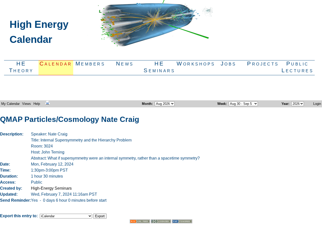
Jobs (228, 63)
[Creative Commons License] (161, 222)
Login (317, 104)
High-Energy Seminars (51, 188)
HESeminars (159, 66)
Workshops (194, 63)
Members (90, 63)
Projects (263, 63)
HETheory (21, 66)
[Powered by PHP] (182, 222)
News (125, 63)
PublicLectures (297, 66)
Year (284, 104)
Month (147, 104)
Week (221, 104)
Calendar (55, 63)
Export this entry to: (19, 216)
